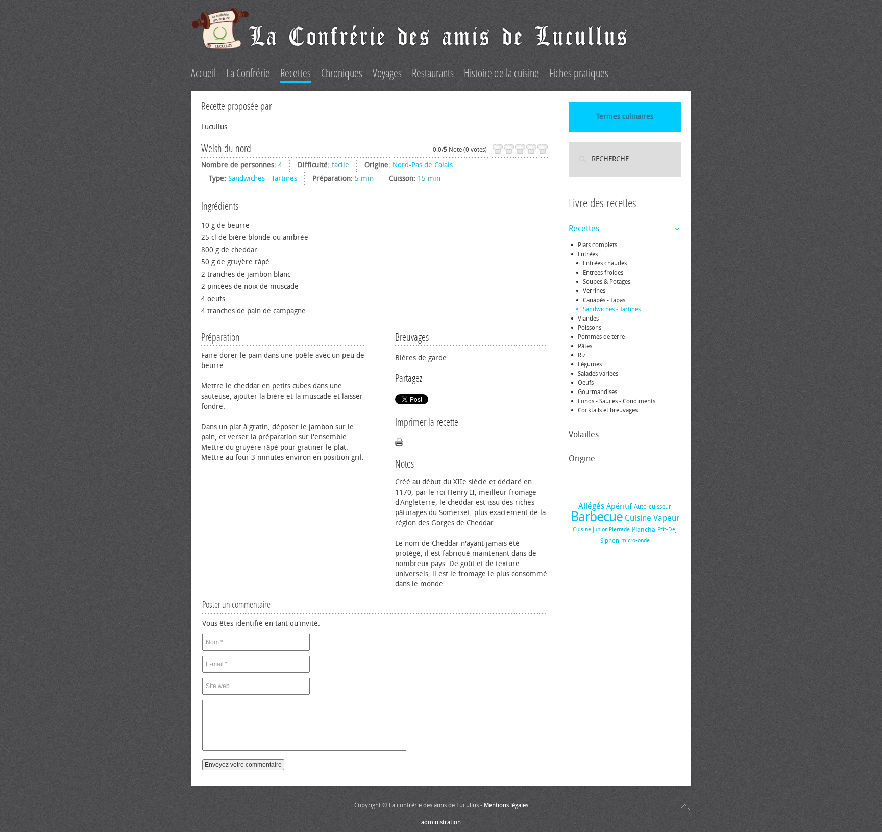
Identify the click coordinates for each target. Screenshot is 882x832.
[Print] (399, 442)
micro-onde (635, 540)
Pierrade (619, 529)
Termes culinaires (624, 116)
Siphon (609, 540)
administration (441, 822)
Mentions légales (506, 805)
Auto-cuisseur (652, 506)
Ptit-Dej (667, 529)
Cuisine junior (590, 529)
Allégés (591, 506)
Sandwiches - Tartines (262, 178)
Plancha (643, 529)
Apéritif (619, 506)
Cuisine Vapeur (652, 518)
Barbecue (597, 517)
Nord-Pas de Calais (423, 165)
